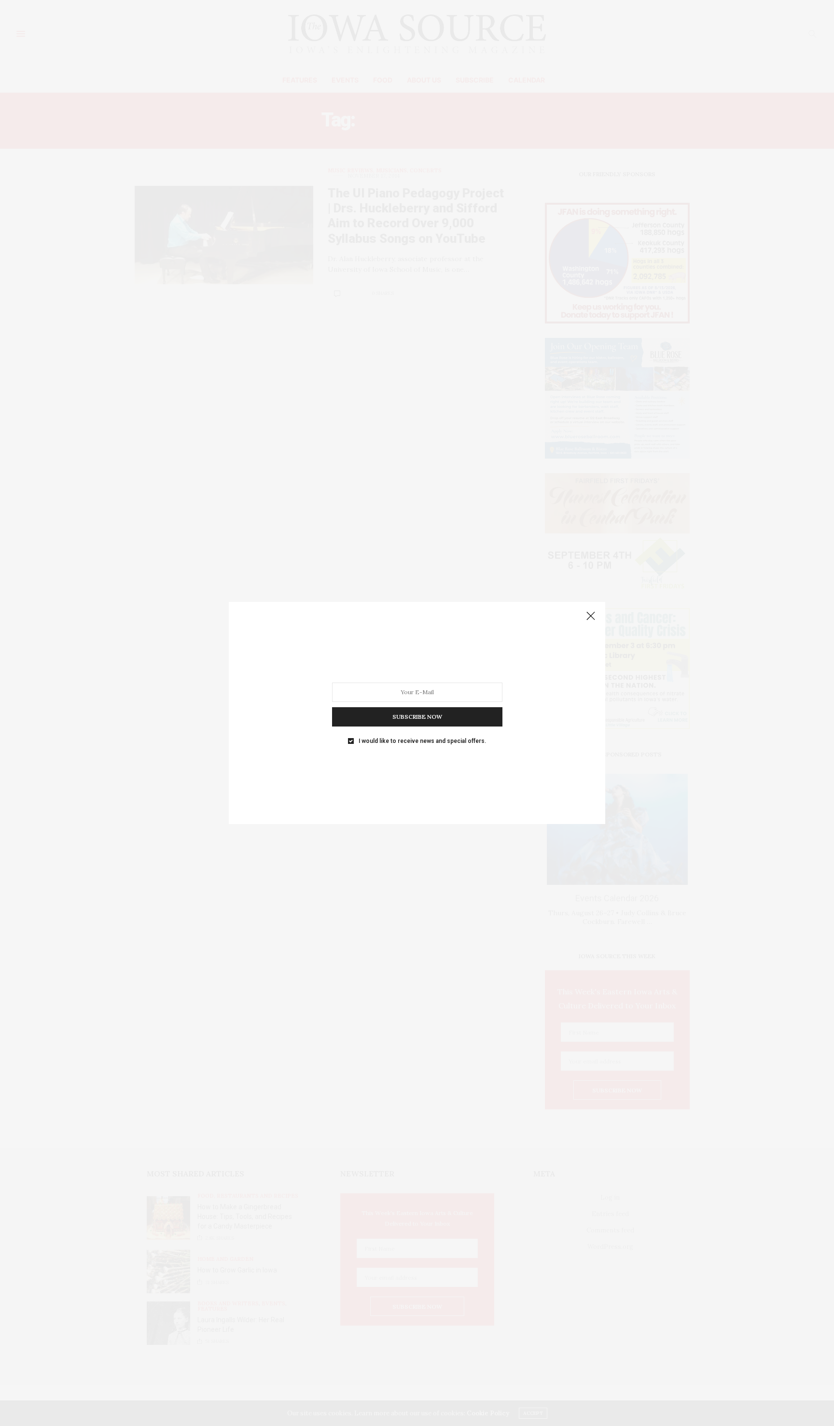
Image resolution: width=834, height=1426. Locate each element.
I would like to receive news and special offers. (422, 741)
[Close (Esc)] (590, 616)
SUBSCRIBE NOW (417, 716)
